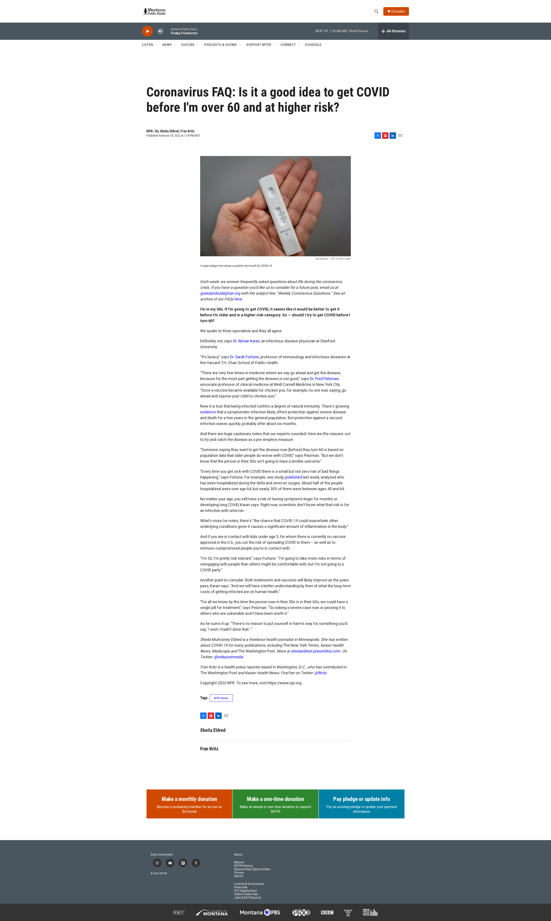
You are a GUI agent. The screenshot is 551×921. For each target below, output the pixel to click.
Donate (398, 11)
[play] (147, 31)
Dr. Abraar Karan (246, 341)
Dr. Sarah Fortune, (245, 357)
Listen (147, 44)
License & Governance (249, 883)
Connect (288, 44)
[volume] (160, 31)
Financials (241, 887)
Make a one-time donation (275, 799)
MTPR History (243, 865)
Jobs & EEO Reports (247, 897)
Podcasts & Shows (220, 44)
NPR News (221, 698)
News (167, 44)
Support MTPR (258, 44)
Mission (239, 862)
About (238, 854)
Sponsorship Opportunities (252, 869)
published (293, 477)
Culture (188, 44)
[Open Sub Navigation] (156, 44)
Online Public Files (246, 894)
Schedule (313, 44)
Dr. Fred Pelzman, (324, 378)
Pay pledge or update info (361, 799)
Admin (238, 876)
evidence (208, 412)
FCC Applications (245, 890)
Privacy (239, 872)
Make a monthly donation (189, 799)
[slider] (167, 31)
